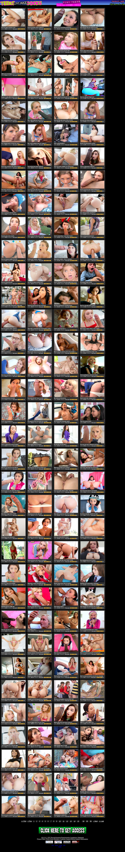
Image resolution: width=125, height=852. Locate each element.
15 (78, 821)
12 (67, 821)
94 (83, 821)
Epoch (56, 845)
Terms (48, 839)
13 (71, 821)
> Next (95, 821)
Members (57, 839)
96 (91, 821)
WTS (53, 845)
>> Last (101, 821)
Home (52, 839)
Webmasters (84, 839)
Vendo (59, 846)
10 (60, 821)
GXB (64, 845)
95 (87, 821)
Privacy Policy (41, 839)
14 (74, 821)
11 (63, 821)
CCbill (60, 845)
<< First (23, 821)
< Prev (29, 821)
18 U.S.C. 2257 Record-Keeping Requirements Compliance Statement (62, 837)
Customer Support (65, 839)
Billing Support (75, 839)
